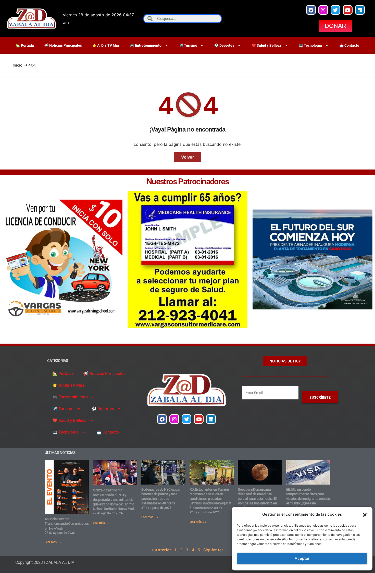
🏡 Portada (25, 45)
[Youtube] (348, 10)
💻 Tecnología (310, 45)
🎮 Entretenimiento (145, 45)
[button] (364, 514)
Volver (187, 157)
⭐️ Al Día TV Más (106, 45)
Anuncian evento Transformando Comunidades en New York (67, 523)
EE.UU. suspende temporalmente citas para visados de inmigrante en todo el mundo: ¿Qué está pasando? (308, 498)
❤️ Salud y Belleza (267, 45)
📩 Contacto (349, 45)
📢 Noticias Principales (63, 45)
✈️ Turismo (188, 45)
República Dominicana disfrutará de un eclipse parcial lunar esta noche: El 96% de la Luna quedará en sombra (257, 498)
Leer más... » (53, 542)
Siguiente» (213, 549)
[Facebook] (311, 10)
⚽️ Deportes (224, 45)
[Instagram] (323, 10)
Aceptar (302, 558)
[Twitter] (335, 10)
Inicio (17, 65)
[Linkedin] (360, 10)
